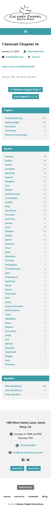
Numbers (10, 181)
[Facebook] (23, 459)
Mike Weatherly (36, 51)
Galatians (10, 281)
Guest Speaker (12, 394)
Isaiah (8, 164)
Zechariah (10, 293)
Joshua (8, 223)
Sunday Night (12, 122)
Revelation (10, 210)
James (8, 302)
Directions (33, 468)
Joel (7, 339)
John (7, 273)
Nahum (9, 343)
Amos (8, 323)
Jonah (8, 335)
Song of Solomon (14, 306)
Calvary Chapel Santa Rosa (29, 504)
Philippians (11, 264)
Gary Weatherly (13, 390)
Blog (44, 496)
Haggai (9, 356)
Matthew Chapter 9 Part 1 (27, 89)
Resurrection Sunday (16, 134)
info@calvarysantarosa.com (27, 452)
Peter (8, 248)
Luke (7, 227)
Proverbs (10, 214)
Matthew (10, 173)
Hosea (8, 289)
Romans (9, 231)
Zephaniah (10, 352)
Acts (7, 185)
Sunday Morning (14, 56)
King (7, 206)
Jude (7, 360)
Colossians (10, 331)
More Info (17, 468)
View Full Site (25, 487)
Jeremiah (9, 169)
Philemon (10, 364)
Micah (8, 285)
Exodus (9, 189)
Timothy (9, 260)
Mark (7, 252)
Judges (8, 235)
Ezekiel (8, 202)
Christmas (10, 130)
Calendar (33, 496)
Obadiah (9, 348)
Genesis (9, 156)
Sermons (19, 496)
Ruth (7, 298)
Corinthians (11, 198)
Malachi (9, 327)
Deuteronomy (12, 194)
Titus (8, 314)
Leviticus (10, 219)
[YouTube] (28, 459)
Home (7, 496)
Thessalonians (12, 268)
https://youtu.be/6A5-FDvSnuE (18, 66)
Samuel (36, 56)
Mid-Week (10, 126)
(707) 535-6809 (27, 445)
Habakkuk (10, 318)
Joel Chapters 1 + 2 (24, 96)
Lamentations (12, 310)
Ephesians (10, 256)
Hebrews (9, 244)
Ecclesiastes (11, 277)
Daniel (8, 239)
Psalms (8, 160)
